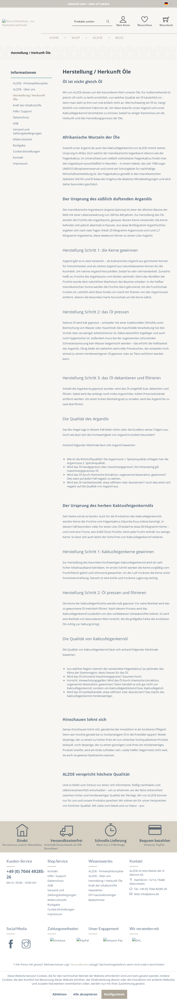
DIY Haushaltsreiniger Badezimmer (102, 897)
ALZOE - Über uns (24, 89)
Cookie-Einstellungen (26, 151)
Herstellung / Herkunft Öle (29, 97)
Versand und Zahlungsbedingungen (27, 131)
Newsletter (95, 890)
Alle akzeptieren (85, 994)
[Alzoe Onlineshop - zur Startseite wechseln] (21, 23)
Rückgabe (19, 145)
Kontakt (18, 157)
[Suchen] (108, 21)
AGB (15, 123)
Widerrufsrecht (22, 139)
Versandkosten (79, 964)
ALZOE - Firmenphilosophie (30, 83)
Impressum (20, 163)
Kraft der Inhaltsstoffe (27, 105)
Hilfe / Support (22, 111)
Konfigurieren (114, 994)
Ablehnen (59, 994)
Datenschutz (21, 117)
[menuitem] (92, 21)
